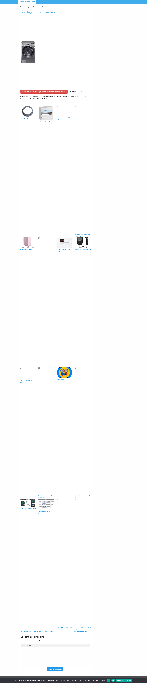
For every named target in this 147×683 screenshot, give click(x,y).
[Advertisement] (55, 28)
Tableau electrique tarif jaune (28, 508)
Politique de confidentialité (124, 680)
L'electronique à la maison (27, 1)
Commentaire (28, 645)
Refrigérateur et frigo (56, 2)
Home (21, 7)
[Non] (145, 680)
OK (108, 680)
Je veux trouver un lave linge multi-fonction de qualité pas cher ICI (44, 91)
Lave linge (43, 2)
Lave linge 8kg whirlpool (26, 118)
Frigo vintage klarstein (26, 249)
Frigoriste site (60, 379)
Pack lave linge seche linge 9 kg (79, 631)
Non (113, 680)
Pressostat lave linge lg (44, 366)
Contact (83, 2)
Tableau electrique (72, 2)
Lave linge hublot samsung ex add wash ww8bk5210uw (37, 631)
